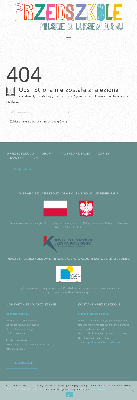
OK (69, 394)
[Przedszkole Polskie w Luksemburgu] (68, 17)
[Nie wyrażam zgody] (132, 390)
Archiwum (21, 169)
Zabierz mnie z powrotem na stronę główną (38, 121)
